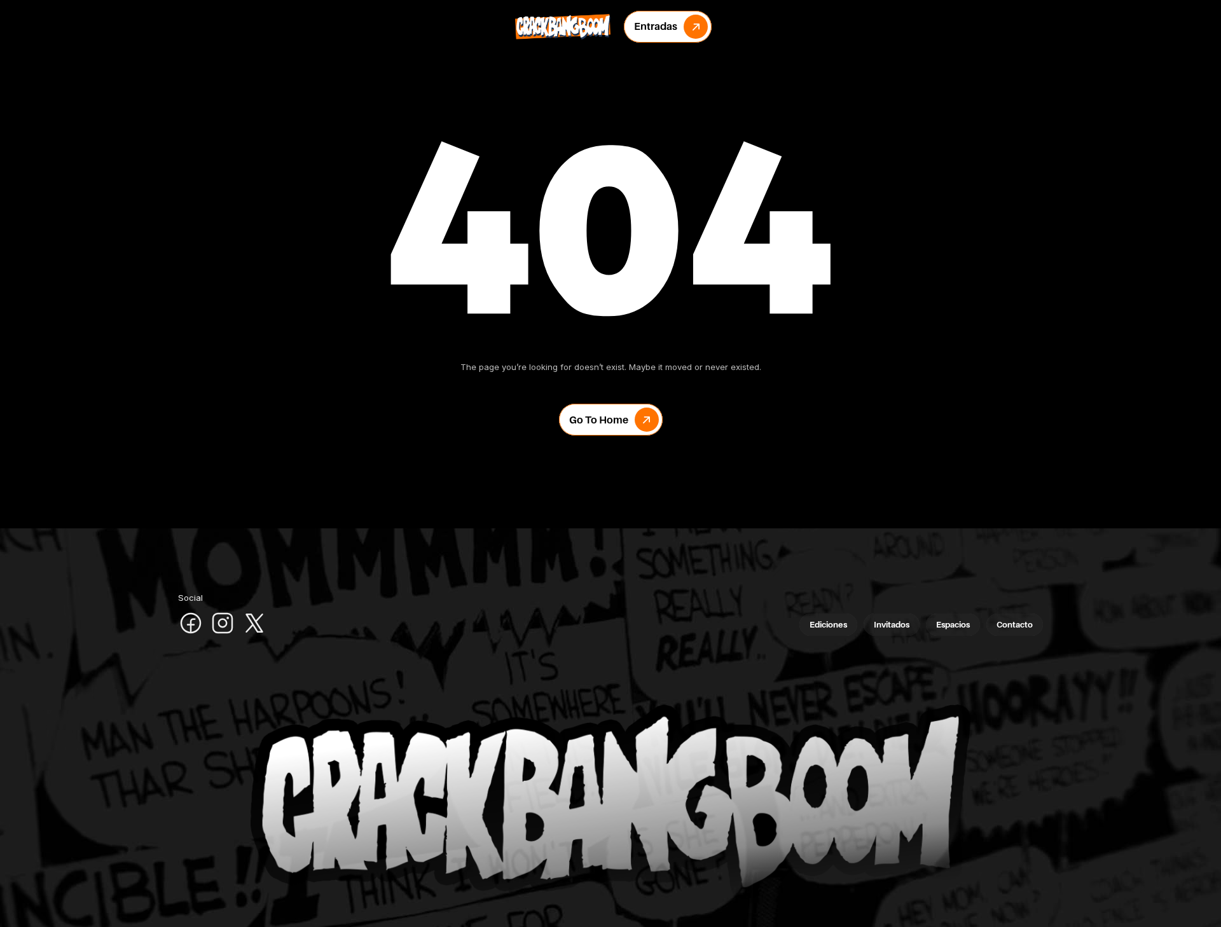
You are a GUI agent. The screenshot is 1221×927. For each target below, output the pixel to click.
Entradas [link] (655, 26)
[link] (696, 27)
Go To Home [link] (598, 419)
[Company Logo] (562, 26)
